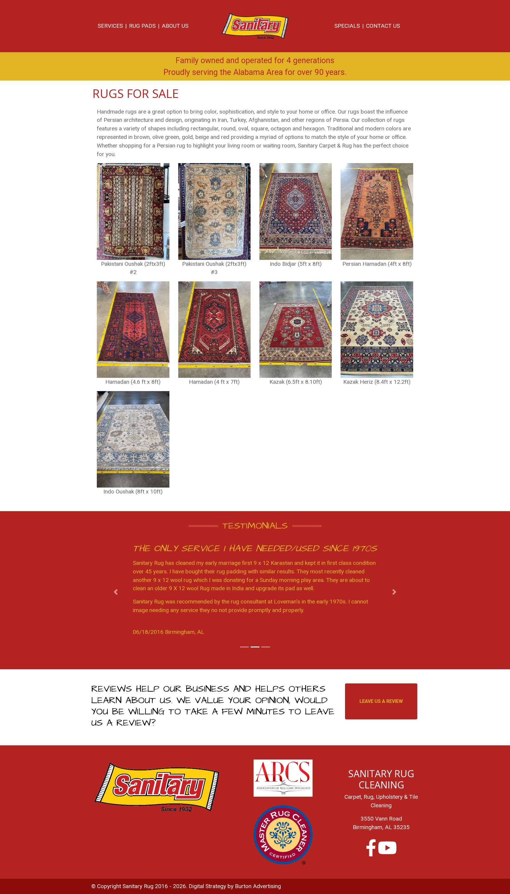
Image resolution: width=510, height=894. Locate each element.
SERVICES (110, 25)
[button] (115, 592)
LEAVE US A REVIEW (381, 701)
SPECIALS (347, 25)
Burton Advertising (258, 886)
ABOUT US (175, 25)
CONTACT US (383, 25)
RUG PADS (142, 25)
